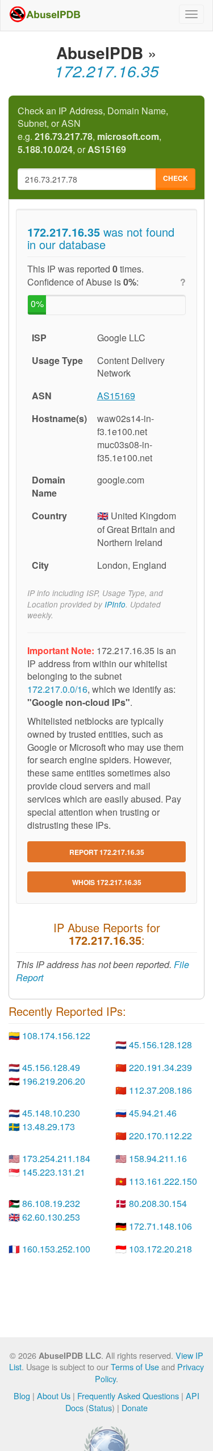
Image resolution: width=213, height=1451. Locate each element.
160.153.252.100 (56, 1248)
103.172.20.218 (160, 1248)
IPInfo (115, 604)
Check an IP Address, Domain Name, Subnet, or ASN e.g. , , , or (93, 130)
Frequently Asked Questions (128, 1396)
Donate (135, 1407)
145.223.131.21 (53, 1172)
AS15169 (116, 395)
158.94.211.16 (158, 1158)
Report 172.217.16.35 (106, 852)
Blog (22, 1396)
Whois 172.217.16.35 (106, 882)
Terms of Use (135, 1367)
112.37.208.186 (160, 1090)
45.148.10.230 (51, 1112)
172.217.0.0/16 (57, 689)
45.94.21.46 (153, 1112)
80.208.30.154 (158, 1203)
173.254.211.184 (56, 1158)
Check (175, 178)
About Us (53, 1396)
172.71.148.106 (160, 1226)
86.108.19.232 (51, 1203)
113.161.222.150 (163, 1181)
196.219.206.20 (53, 1081)
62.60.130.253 (51, 1216)
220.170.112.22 (160, 1135)
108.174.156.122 (56, 1035)
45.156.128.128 (160, 1044)
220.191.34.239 (160, 1067)
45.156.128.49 (51, 1067)
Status (100, 1407)
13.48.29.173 (48, 1126)
